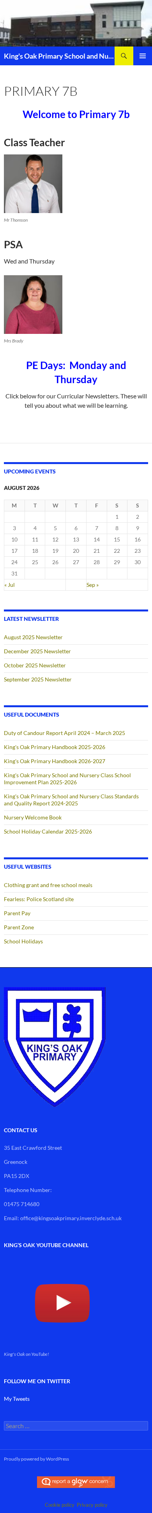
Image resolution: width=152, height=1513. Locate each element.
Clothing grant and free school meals (48, 885)
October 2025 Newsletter (35, 665)
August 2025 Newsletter (33, 637)
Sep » (93, 584)
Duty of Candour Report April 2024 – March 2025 (64, 733)
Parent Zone (19, 927)
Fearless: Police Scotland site (39, 899)
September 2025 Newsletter (38, 679)
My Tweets (17, 1398)
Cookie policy (59, 1505)
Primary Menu (142, 56)
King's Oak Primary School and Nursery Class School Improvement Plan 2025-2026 (67, 778)
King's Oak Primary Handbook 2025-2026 (54, 747)
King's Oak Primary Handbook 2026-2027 (54, 761)
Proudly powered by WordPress (36, 1459)
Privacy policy (92, 1505)
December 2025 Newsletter (37, 651)
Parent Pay (17, 913)
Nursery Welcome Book (33, 817)
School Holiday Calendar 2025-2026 (48, 831)
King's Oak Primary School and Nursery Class (59, 56)
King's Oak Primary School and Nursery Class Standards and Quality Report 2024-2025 (71, 800)
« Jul (9, 584)
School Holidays (23, 941)
